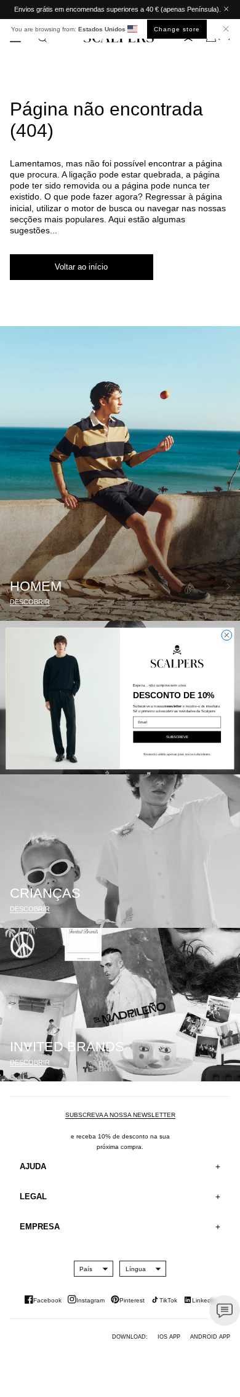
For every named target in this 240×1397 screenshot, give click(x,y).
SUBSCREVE (177, 737)
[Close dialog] (227, 635)
